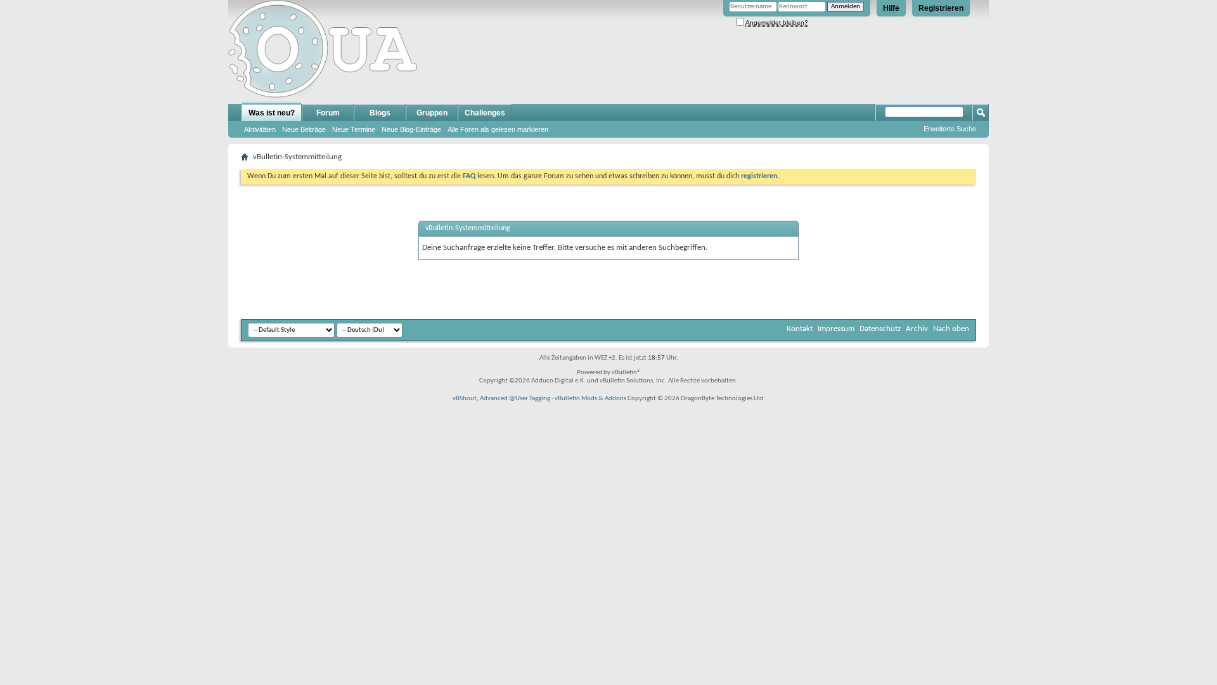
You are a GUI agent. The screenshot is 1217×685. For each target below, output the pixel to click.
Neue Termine (353, 129)
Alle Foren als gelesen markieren (498, 129)
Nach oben (951, 329)
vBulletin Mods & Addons (590, 398)
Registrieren (940, 8)
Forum (328, 112)
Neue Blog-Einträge (411, 129)
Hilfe (891, 8)
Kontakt (800, 329)
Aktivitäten (260, 129)
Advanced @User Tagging (515, 398)
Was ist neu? (271, 112)
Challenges (485, 112)
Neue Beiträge (304, 129)
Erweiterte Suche (950, 129)
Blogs (380, 112)
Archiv (917, 329)
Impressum (836, 329)
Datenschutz (880, 329)
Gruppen (432, 112)
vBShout (465, 398)
